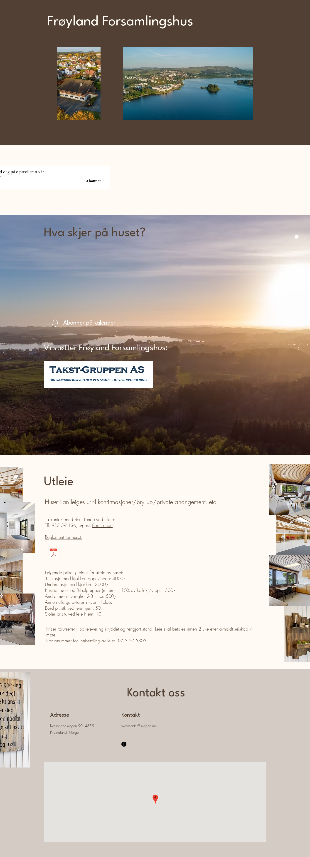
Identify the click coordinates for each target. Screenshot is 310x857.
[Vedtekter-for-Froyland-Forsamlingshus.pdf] (53, 554)
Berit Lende (102, 525)
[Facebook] (123, 744)
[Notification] (55, 323)
